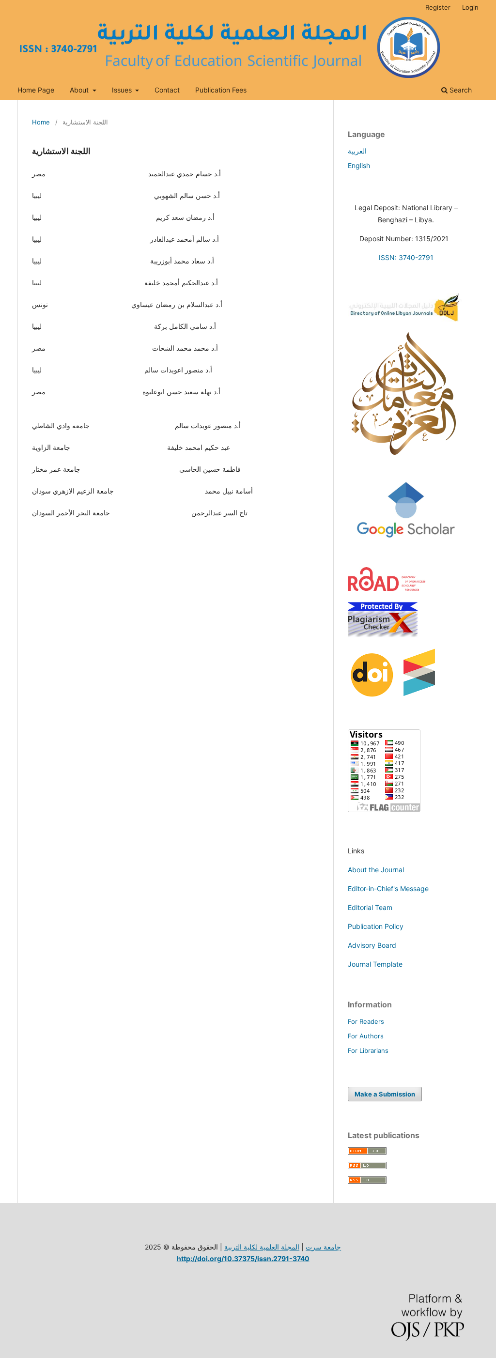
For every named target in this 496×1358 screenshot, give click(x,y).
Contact (167, 90)
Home (41, 122)
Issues (123, 90)
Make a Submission (385, 1094)
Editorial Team (370, 907)
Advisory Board (372, 945)
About (80, 90)
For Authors (366, 1036)
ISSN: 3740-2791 (406, 257)
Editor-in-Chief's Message (388, 888)
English (359, 165)
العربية (357, 151)
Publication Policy (375, 926)
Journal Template (375, 964)
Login (470, 7)
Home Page (35, 90)
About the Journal (376, 869)
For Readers (366, 1021)
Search (460, 90)
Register (437, 7)
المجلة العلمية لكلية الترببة (261, 1247)
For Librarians (368, 1050)
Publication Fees (221, 90)
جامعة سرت (323, 1247)
